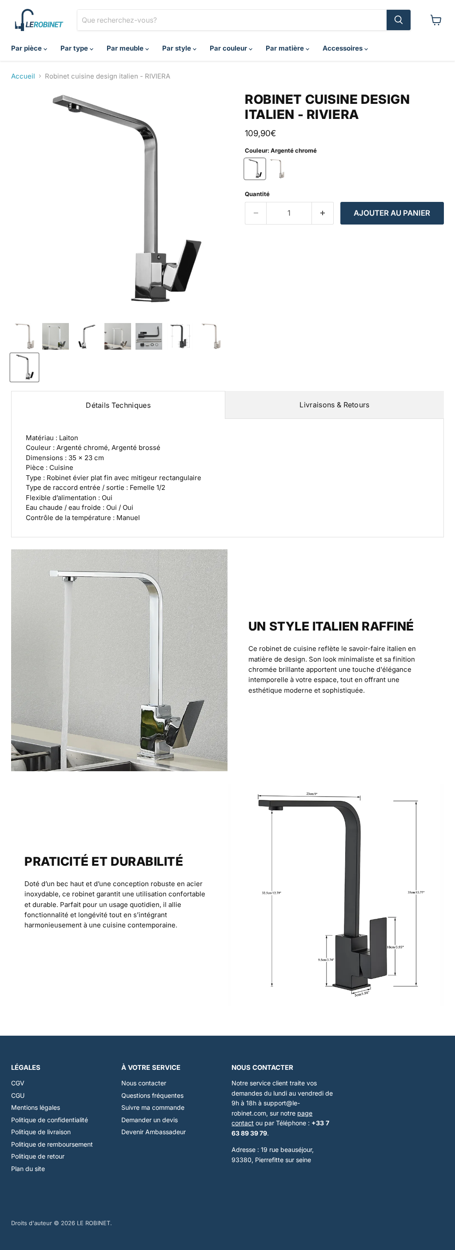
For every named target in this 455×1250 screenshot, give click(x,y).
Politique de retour (37, 1156)
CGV (17, 1083)
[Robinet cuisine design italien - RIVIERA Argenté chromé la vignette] (24, 367)
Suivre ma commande (152, 1107)
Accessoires (343, 48)
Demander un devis (149, 1120)
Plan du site (28, 1168)
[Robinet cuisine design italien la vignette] (55, 336)
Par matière (286, 48)
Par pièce (27, 48)
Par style (177, 48)
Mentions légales (35, 1107)
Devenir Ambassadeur (153, 1132)
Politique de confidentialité (49, 1120)
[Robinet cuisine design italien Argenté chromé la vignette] (86, 336)
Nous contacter (143, 1083)
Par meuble (126, 48)
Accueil (23, 76)
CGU (17, 1095)
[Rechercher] (399, 20)
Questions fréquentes (152, 1095)
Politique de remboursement (52, 1144)
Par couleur (229, 48)
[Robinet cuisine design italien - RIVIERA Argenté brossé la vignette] (211, 336)
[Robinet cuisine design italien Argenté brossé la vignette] (24, 336)
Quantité (257, 194)
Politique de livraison (41, 1132)
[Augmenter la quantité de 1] (323, 213)
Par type (75, 48)
